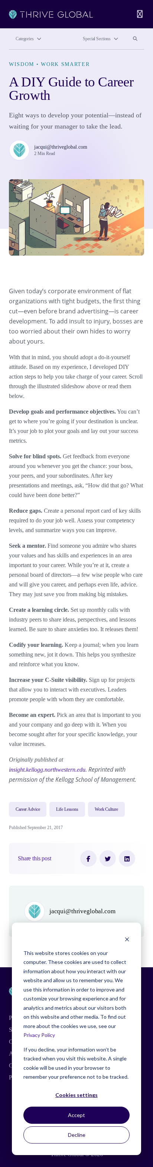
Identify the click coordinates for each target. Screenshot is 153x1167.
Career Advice (28, 809)
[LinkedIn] (127, 858)
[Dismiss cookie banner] (127, 938)
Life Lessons (67, 809)
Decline (76, 1135)
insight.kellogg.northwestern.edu (47, 769)
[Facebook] (88, 858)
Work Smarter (65, 64)
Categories (25, 38)
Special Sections (97, 38)
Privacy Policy (39, 1035)
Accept (76, 1115)
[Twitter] (108, 858)
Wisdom (21, 64)
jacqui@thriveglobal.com (60, 147)
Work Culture (106, 809)
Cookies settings (76, 1095)
